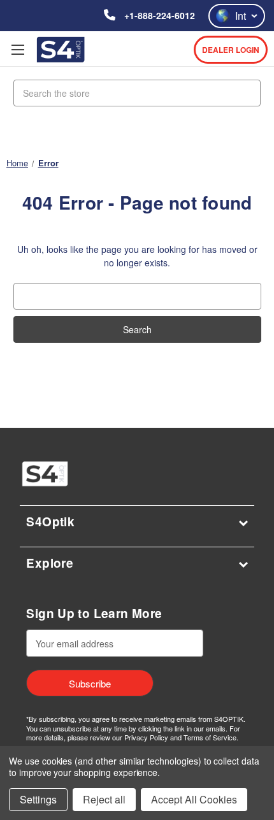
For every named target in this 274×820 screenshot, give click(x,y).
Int (240, 15)
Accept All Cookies (194, 799)
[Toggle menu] (17, 49)
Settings (38, 799)
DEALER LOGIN (230, 49)
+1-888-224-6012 (158, 15)
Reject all (104, 799)
